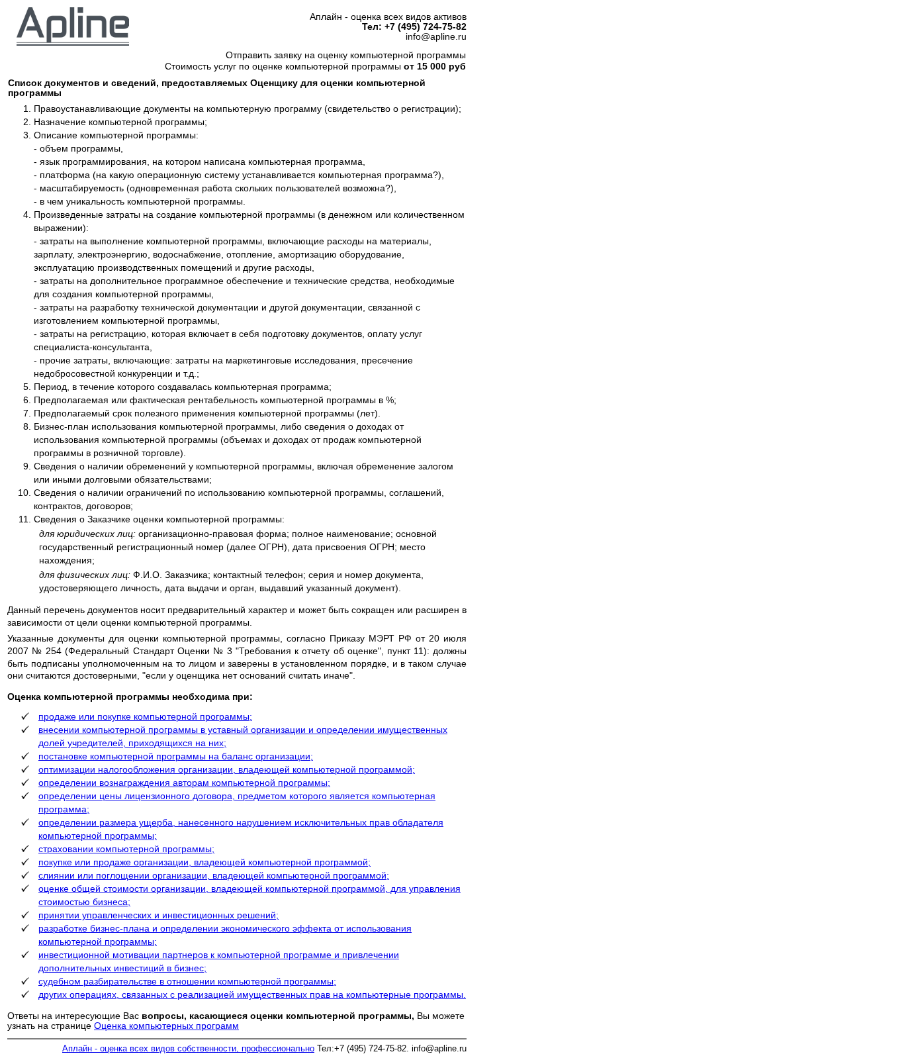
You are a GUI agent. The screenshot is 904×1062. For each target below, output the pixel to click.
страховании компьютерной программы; (126, 849)
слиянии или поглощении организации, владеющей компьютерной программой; (213, 876)
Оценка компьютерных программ (166, 1026)
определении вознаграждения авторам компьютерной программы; (184, 783)
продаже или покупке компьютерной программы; (145, 717)
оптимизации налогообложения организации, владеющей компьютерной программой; (226, 770)
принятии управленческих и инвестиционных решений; (158, 915)
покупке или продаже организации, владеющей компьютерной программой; (204, 862)
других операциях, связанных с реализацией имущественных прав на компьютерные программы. (252, 995)
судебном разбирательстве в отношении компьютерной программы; (187, 982)
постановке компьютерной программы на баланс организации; (175, 756)
